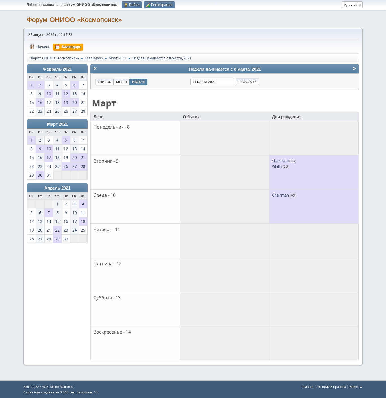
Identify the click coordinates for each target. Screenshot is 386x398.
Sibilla (277, 166)
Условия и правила (331, 386)
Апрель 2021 (57, 188)
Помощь (306, 386)
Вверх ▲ (356, 386)
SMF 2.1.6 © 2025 (35, 386)
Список (104, 82)
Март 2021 (57, 124)
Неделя (138, 82)
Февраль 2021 (57, 69)
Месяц (121, 82)
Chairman (280, 195)
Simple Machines (61, 386)
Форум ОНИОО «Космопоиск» (74, 19)
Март (104, 103)
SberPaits (280, 161)
